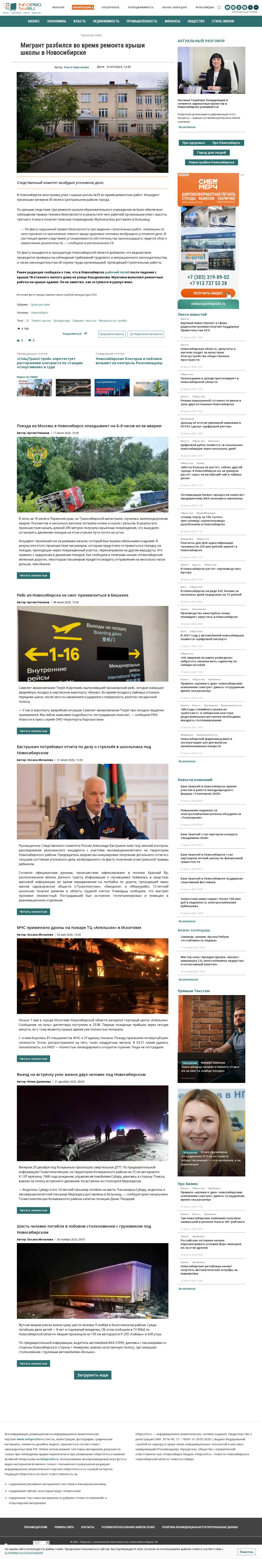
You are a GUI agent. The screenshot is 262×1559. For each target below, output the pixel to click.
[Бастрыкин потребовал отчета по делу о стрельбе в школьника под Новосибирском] (92, 801)
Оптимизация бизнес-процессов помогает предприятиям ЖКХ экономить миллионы (213, 496)
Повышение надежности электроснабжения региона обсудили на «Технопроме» (211, 813)
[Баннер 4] (151, 387)
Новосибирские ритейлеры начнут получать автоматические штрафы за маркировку (209, 1269)
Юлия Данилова (39, 1081)
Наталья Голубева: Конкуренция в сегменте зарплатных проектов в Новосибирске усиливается (203, 103)
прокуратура (61, 320)
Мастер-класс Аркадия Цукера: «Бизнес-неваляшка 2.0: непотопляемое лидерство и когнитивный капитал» (212, 960)
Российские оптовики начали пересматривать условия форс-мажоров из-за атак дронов (211, 1243)
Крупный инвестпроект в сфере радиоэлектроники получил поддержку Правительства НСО (210, 326)
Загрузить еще (92, 1375)
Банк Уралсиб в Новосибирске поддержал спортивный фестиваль (212, 880)
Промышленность (231, 705)
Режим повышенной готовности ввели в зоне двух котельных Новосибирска (211, 402)
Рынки (200, 463)
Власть (185, 319)
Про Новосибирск (226, 143)
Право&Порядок (206, 513)
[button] (219, 7)
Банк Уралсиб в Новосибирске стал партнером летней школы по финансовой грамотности (212, 858)
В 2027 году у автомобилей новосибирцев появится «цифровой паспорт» (212, 637)
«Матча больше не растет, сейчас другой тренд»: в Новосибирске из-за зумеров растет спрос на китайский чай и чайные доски (211, 472)
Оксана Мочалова (40, 760)
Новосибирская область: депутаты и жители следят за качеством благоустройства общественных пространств (208, 354)
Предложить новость (112, 334)
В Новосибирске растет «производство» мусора (211, 570)
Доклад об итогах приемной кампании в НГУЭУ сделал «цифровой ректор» (211, 424)
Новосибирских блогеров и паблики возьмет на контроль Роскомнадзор (129, 361)
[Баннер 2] (73, 387)
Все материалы (187, 126)
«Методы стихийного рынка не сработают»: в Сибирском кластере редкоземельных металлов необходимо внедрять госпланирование (211, 714)
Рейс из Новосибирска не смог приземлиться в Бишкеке (72, 595)
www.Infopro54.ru (30, 1439)
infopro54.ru (49, 1459)
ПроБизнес (214, 679)
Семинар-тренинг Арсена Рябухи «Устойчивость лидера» (205, 938)
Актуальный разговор (201, 41)
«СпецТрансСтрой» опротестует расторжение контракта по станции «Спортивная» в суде (50, 363)
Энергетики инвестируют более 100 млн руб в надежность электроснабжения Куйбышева (211, 902)
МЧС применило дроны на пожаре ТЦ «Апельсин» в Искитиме (79, 927)
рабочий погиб (117, 272)
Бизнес (185, 565)
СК (27, 320)
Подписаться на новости (147, 334)
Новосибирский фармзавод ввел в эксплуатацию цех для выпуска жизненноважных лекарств (206, 742)
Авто (183, 587)
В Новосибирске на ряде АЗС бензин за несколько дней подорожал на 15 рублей (211, 592)
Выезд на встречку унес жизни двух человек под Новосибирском (81, 1074)
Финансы (213, 441)
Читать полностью (33, 575)
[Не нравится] (30, 340)
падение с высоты (84, 320)
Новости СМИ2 (27, 377)
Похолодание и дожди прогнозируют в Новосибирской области (210, 380)
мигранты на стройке (113, 320)
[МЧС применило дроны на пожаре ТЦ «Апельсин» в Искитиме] (92, 976)
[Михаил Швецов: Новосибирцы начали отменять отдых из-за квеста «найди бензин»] (211, 1039)
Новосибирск (39, 312)
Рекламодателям (244, 12)
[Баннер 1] (34, 387)
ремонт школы (41, 320)
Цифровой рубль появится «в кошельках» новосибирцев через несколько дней (212, 446)
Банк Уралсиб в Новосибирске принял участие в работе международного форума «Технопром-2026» (209, 789)
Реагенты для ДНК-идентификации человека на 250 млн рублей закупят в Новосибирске (209, 546)
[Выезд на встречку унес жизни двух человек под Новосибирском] (92, 1123)
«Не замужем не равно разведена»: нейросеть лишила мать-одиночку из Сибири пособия (209, 661)
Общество (187, 374)
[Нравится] (18, 340)
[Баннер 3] (112, 387)
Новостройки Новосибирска (211, 162)
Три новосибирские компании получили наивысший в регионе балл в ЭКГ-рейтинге (213, 1220)
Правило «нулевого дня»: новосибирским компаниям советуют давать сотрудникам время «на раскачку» (212, 687)
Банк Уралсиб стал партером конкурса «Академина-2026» (209, 836)
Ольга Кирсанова (76, 67)
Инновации (187, 419)
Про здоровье (194, 143)
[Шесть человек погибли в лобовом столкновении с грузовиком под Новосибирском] (92, 1281)
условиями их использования (24, 1552)
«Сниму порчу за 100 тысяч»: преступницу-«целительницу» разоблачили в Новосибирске (203, 520)
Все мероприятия (188, 979)
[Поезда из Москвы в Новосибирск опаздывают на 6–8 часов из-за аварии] (92, 474)
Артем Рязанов (38, 433)
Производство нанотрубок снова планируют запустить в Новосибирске (209, 615)
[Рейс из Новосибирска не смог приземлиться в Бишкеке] (92, 644)
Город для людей (211, 152)
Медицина (187, 539)
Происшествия (91, 35)
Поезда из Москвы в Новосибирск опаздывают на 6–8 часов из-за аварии (89, 425)
